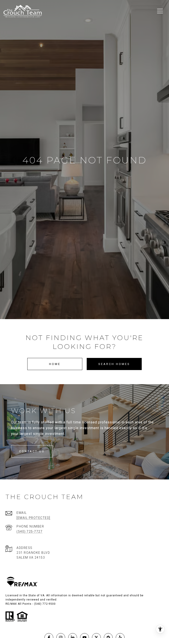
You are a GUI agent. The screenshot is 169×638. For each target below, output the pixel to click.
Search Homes (114, 364)
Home (55, 364)
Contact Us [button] (32, 451)
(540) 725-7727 (29, 531)
